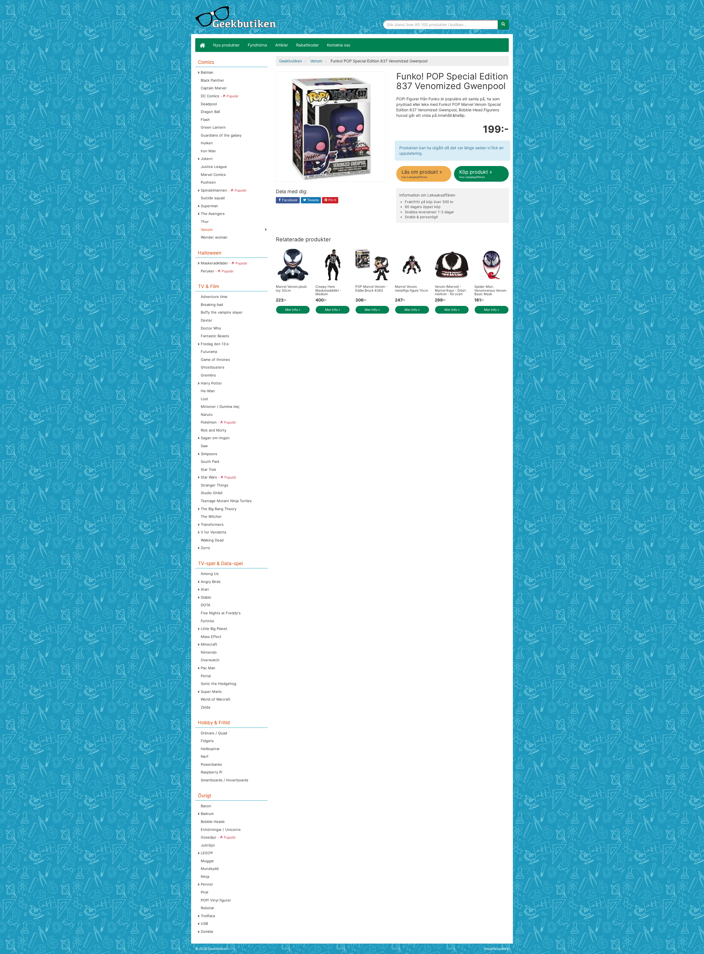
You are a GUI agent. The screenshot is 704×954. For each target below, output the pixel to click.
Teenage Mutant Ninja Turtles (226, 501)
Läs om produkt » (422, 174)
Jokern (207, 158)
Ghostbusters (212, 367)
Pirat (204, 892)
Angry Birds (211, 581)
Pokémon (218, 422)
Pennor (207, 884)
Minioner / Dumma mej (220, 406)
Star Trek (208, 469)
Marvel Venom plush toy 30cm (291, 288)
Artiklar (281, 45)
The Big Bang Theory (219, 509)
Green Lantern (213, 127)
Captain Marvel (213, 88)
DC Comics (219, 96)
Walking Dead (212, 540)
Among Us (210, 573)
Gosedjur (218, 837)
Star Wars (218, 477)
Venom (207, 229)
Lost (204, 399)
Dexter (206, 320)
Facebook (289, 200)
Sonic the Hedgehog (218, 683)
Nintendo (209, 652)
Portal (206, 676)
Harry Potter (211, 383)
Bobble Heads (213, 821)
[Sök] (503, 24)
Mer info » (292, 310)
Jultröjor (208, 845)
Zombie (207, 931)
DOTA (205, 605)
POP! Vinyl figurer (216, 900)
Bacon (206, 806)
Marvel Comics (213, 174)
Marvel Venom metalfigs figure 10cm (411, 288)
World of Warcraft (215, 699)
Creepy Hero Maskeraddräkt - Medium (328, 290)
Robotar (207, 908)
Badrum (207, 813)
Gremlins (208, 375)
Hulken (207, 143)
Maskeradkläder (224, 263)
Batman (207, 72)
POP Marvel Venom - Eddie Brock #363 (371, 288)
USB (204, 923)
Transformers (212, 524)
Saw (204, 446)
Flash (205, 119)
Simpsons (209, 454)
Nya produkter (226, 45)
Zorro (205, 548)
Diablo (206, 597)
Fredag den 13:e (215, 344)
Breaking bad (212, 304)
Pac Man (208, 668)
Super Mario (211, 691)
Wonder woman (214, 237)
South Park (210, 461)
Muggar (207, 861)
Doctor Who (211, 328)
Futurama (209, 351)
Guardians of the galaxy (221, 135)
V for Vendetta (213, 532)
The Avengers (213, 213)
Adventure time (214, 296)
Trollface (208, 916)
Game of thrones (215, 359)
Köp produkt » (475, 174)
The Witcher (211, 516)
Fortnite (207, 621)
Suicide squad (213, 198)
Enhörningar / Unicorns (221, 829)
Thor (205, 221)
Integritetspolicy (496, 949)
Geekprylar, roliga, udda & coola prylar (236, 17)
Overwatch (210, 660)
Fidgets (207, 741)
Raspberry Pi (211, 772)
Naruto (207, 414)
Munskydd (210, 868)
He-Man (208, 391)
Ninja (205, 876)
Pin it (332, 200)
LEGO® (207, 853)
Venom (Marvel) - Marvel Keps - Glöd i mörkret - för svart (450, 290)
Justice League (214, 166)
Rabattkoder (307, 45)
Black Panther (212, 80)
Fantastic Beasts (215, 336)
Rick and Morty (213, 430)
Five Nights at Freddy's (221, 613)
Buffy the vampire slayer (222, 312)
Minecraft (209, 644)
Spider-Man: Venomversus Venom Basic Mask (490, 290)
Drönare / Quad (214, 733)
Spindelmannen (223, 190)
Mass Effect (211, 636)
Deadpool (209, 104)
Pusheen (208, 182)
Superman (209, 206)
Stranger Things (214, 485)
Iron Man (208, 151)
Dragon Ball (210, 111)
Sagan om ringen (215, 438)
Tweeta (312, 200)
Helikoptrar (210, 748)
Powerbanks (211, 764)
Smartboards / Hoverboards (224, 780)
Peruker (217, 271)
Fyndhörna (257, 45)
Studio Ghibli (211, 493)
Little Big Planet (214, 628)
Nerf (204, 756)
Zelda (205, 707)
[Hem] (202, 45)
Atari (205, 589)
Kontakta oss (338, 45)
